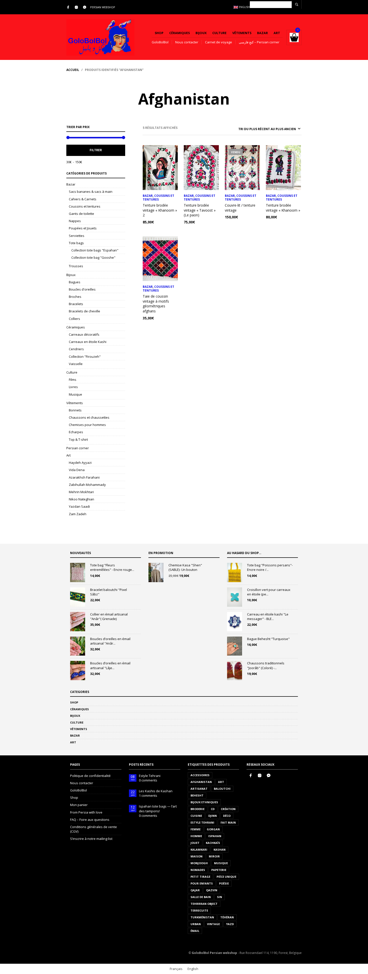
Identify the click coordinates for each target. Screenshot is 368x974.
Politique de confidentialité (90, 775)
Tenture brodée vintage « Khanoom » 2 (160, 210)
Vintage (213, 924)
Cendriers (76, 349)
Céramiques (179, 33)
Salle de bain (201, 897)
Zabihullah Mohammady (87, 484)
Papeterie (218, 870)
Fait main (228, 822)
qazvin (211, 890)
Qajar (195, 890)
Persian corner (77, 448)
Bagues (74, 282)
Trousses (76, 266)
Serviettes (76, 235)
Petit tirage (200, 876)
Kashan (220, 849)
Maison (197, 856)
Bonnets (75, 410)
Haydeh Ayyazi (80, 462)
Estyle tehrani (202, 822)
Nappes (75, 221)
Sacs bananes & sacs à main (90, 191)
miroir (214, 856)
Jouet (195, 843)
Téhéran (227, 917)
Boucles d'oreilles (82, 289)
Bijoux (201, 33)
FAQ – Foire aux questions (89, 819)
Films (72, 379)
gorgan (213, 829)
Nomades (198, 870)
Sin (219, 897)
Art (277, 33)
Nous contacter (186, 42)
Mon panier (79, 805)
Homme (196, 836)
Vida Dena (77, 470)
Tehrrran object (204, 904)
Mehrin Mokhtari (81, 492)
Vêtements (241, 33)
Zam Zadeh (77, 514)
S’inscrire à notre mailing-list (91, 838)
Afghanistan (201, 782)
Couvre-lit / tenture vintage (240, 208)
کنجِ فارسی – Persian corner (259, 42)
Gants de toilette (81, 213)
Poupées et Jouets (83, 228)
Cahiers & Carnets (82, 199)
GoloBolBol (160, 42)
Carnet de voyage (218, 42)
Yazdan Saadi (79, 506)
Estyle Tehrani (149, 775)
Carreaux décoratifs (84, 334)
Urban (196, 924)
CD (213, 809)
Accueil (72, 70)
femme (196, 829)
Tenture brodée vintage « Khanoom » (283, 208)
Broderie (198, 809)
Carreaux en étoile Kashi (87, 341)
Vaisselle (76, 364)
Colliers (74, 318)
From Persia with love (86, 812)
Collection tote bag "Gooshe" (93, 257)
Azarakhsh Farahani (84, 477)
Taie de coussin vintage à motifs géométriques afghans (156, 303)
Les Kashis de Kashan (155, 791)
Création (228, 809)
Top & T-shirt (78, 439)
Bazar (262, 33)
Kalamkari (199, 849)
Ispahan (214, 836)
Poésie (224, 883)
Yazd (230, 924)
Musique (75, 394)
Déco (227, 816)
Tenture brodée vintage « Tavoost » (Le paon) (200, 210)
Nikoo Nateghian (81, 499)
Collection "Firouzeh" (85, 356)
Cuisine (196, 816)
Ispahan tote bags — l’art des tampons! (158, 808)
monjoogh (199, 863)
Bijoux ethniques (204, 802)
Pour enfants (202, 883)
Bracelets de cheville (84, 311)
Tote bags (76, 243)
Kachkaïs (213, 843)
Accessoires (200, 775)
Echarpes (76, 432)
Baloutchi (222, 788)
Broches (75, 296)
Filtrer (96, 150)
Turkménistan (202, 917)
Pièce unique (226, 876)
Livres (73, 387)
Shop (159, 33)
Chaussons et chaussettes (89, 417)
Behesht (197, 795)
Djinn (212, 816)
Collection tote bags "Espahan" (94, 250)
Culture (219, 33)
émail (195, 931)
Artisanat (199, 788)
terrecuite (199, 910)
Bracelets (76, 304)
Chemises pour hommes (87, 424)
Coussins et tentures (84, 206)
